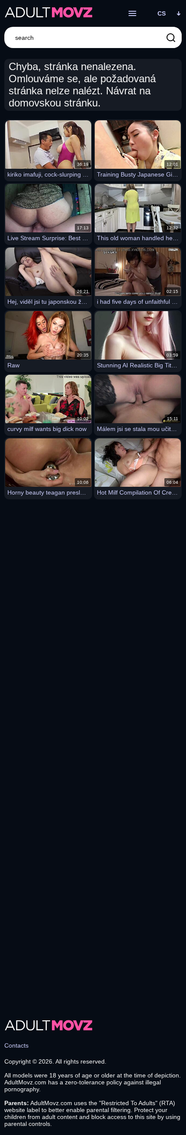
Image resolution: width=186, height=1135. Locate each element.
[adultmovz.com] (48, 1026)
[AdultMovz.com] (48, 13)
